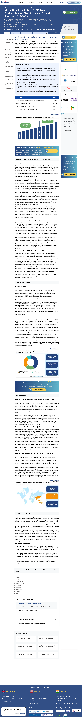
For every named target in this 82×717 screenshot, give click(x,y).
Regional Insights (9, 66)
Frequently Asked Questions (9, 84)
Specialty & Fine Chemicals (13, 7)
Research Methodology (40, 33)
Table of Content (26, 33)
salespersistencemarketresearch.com (42, 687)
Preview (7, 33)
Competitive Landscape (8, 70)
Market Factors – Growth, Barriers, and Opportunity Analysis (9, 55)
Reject (17, 713)
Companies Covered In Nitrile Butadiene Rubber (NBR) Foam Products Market (10, 77)
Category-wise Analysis (8, 61)
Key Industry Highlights (8, 48)
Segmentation (16, 33)
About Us (49, 2)
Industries (21, 2)
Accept (22, 713)
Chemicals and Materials (49, 29)
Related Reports (9, 88)
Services (31, 2)
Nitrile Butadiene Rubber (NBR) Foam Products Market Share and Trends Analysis (9, 41)
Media (40, 2)
